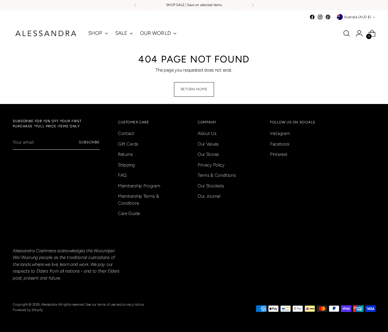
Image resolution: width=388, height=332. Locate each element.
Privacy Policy (211, 165)
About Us (207, 133)
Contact (126, 133)
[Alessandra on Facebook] (312, 17)
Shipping (126, 165)
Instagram (280, 133)
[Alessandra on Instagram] (320, 17)
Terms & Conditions (217, 175)
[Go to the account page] (359, 33)
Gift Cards (128, 144)
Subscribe (89, 142)
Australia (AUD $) (357, 17)
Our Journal (209, 196)
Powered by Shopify (28, 310)
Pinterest (278, 154)
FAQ (122, 175)
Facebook (279, 144)
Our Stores (208, 154)
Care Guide (129, 213)
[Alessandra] (46, 33)
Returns (125, 154)
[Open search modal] (346, 33)
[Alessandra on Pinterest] (328, 17)
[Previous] (135, 5)
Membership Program (139, 186)
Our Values (208, 144)
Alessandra (49, 304)
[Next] (252, 5)
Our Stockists (211, 186)
